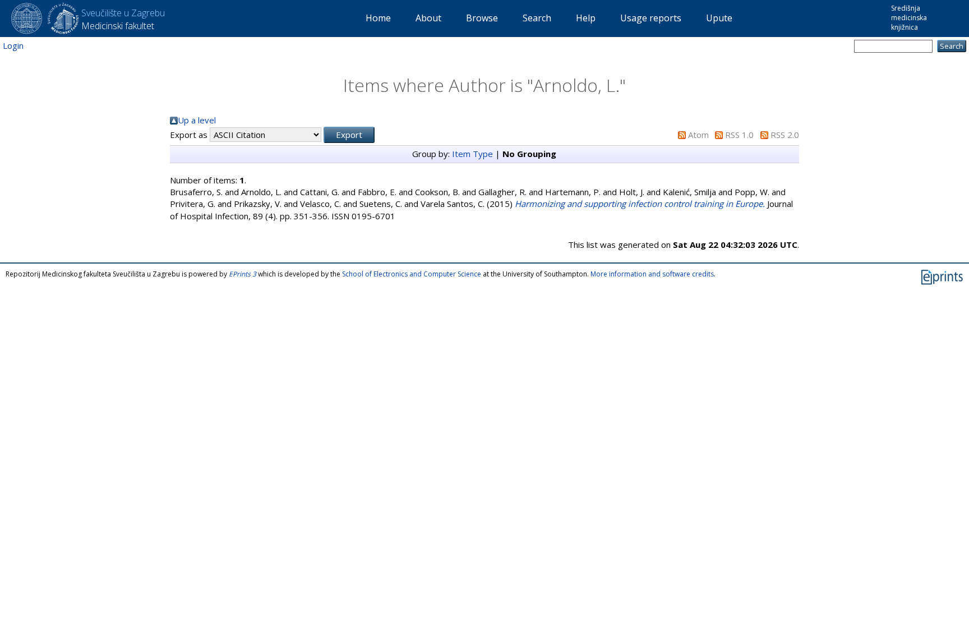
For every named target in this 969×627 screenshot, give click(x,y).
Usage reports (650, 18)
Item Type (472, 153)
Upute (719, 18)
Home (378, 18)
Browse (482, 18)
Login (13, 45)
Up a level (197, 120)
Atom (698, 134)
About (428, 18)
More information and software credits (652, 274)
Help (586, 18)
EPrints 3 (242, 274)
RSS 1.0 (739, 134)
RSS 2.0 (784, 134)
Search (537, 18)
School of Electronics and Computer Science (411, 274)
